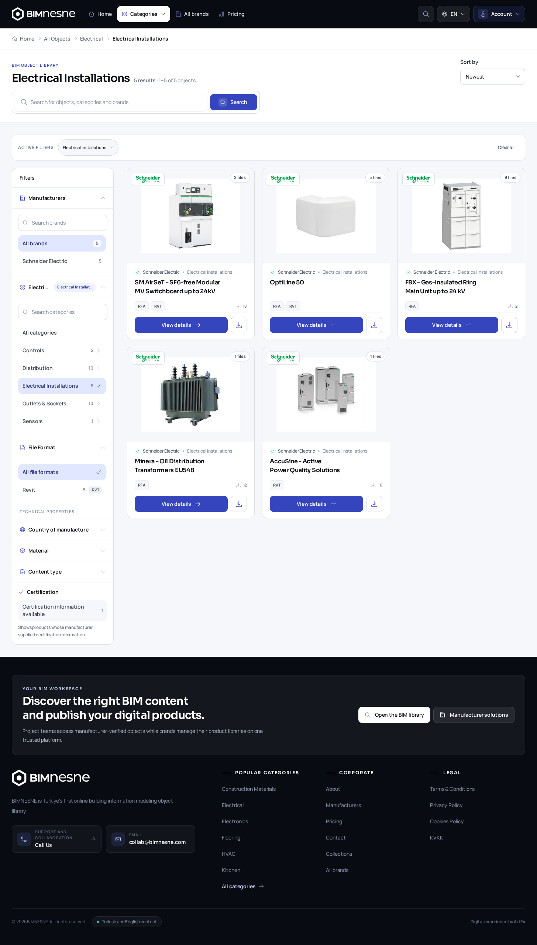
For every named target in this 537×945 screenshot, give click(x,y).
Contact (335, 837)
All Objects (57, 38)
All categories (239, 886)
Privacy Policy (446, 805)
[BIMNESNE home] (43, 14)
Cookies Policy (447, 821)
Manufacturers (343, 805)
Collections (339, 853)
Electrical (91, 38)
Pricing (236, 13)
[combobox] (110, 102)
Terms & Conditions (452, 788)
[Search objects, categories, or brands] (426, 14)
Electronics (235, 821)
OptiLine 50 (287, 282)
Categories (144, 13)
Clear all (506, 147)
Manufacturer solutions (479, 714)
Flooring (231, 837)
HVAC (228, 853)
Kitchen (231, 869)
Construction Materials (249, 788)
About (333, 788)
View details (176, 324)
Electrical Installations (84, 147)
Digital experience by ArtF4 (498, 922)
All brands (196, 13)
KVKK (436, 837)
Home (104, 13)
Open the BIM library (399, 714)
